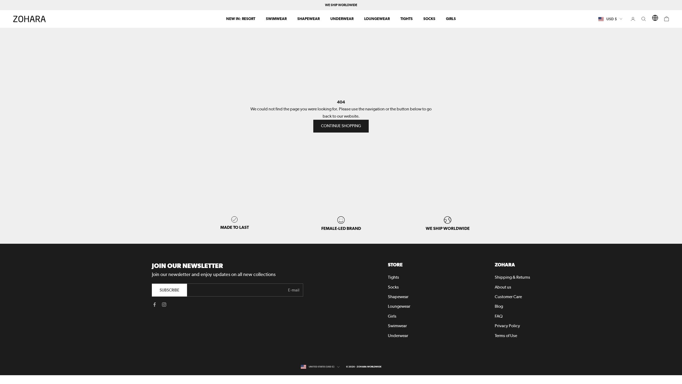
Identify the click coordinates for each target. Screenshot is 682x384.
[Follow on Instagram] (164, 304)
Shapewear (308, 19)
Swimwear (276, 19)
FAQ (499, 316)
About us (503, 287)
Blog (499, 306)
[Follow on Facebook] (154, 304)
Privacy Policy (507, 325)
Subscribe (169, 290)
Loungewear (377, 19)
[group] (448, 223)
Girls (451, 19)
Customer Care (508, 296)
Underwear (342, 19)
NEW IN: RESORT (240, 19)
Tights (406, 19)
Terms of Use (506, 335)
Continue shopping (341, 125)
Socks (429, 19)
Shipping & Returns (512, 277)
